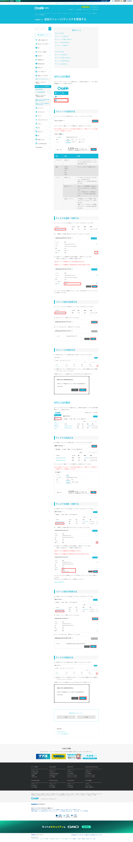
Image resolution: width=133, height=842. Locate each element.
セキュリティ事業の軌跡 (84, 810)
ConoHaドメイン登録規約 (39, 793)
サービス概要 (94, 795)
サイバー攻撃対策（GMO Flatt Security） (66, 811)
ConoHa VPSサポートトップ (49, 13)
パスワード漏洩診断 (56, 809)
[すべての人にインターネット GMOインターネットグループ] (123, 1)
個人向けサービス (89, 838)
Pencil (84, 3)
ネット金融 (78, 838)
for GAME (74, 3)
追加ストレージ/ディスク (69, 13)
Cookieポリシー (84, 795)
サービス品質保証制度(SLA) (61, 795)
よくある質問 (78, 9)
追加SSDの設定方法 (59, 582)
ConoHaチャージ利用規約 (49, 793)
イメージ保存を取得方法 (63, 42)
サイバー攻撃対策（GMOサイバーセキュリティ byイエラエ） (48, 811)
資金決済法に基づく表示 (51, 795)
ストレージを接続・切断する (64, 39)
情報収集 (74, 838)
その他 (94, 838)
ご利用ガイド (71, 9)
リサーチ (70, 838)
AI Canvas (80, 3)
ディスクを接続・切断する (64, 58)
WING (57, 3)
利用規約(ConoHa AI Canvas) (85, 793)
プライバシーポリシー (76, 795)
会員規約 (32, 793)
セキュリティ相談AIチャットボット (74, 809)
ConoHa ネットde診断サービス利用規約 (72, 793)
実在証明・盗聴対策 (34, 811)
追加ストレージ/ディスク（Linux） (84, 13)
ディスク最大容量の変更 (63, 734)
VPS (60, 3)
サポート (96, 3)
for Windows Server (66, 3)
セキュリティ (58, 838)
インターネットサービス (35, 838)
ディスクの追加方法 (62, 55)
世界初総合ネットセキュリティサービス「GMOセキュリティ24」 (41, 809)
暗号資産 (83, 838)
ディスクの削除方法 (62, 64)
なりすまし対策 (76, 811)
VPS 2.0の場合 (60, 51)
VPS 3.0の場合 (60, 33)
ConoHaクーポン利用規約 (59, 793)
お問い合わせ (95, 9)
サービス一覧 (90, 3)
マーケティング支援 (64, 838)
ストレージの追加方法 (62, 36)
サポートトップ (38, 13)
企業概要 (89, 795)
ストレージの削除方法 (62, 45)
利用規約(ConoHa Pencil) (95, 793)
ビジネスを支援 (51, 838)
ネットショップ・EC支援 (44, 838)
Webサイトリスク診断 (64, 809)
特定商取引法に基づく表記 (41, 795)
